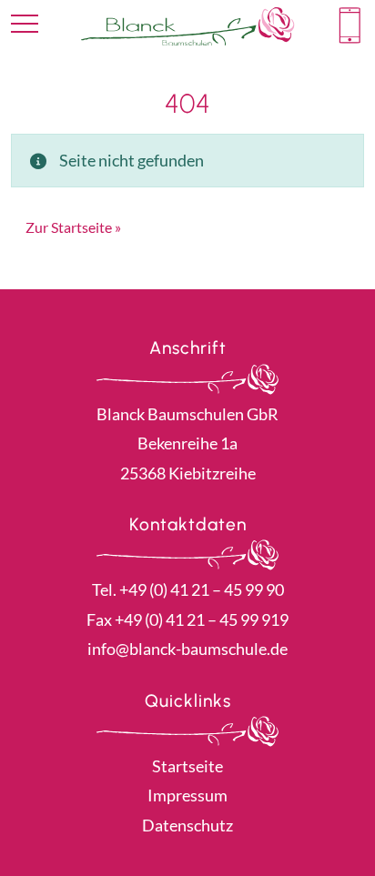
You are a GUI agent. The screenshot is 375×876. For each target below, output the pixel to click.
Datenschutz (187, 825)
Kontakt (349, 25)
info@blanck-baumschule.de (187, 649)
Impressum (187, 795)
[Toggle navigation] (24, 25)
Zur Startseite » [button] (73, 227)
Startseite (187, 766)
